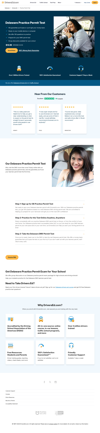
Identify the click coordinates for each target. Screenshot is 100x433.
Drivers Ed (33, 2)
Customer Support (10, 391)
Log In (95, 2)
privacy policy (53, 424)
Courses (8, 394)
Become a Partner (10, 400)
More (59, 2)
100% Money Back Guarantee (29, 50)
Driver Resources (10, 397)
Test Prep (52, 2)
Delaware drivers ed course (64, 287)
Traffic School (44, 2)
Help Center (87, 2)
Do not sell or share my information (78, 424)
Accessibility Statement (12, 403)
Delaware (7, 8)
